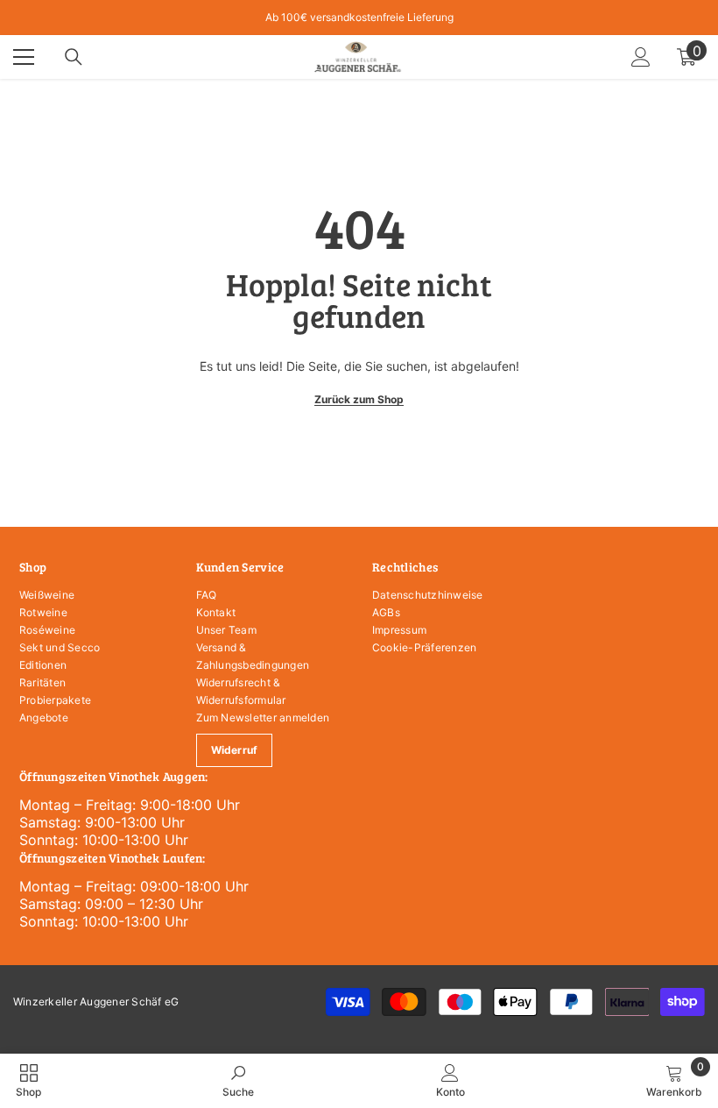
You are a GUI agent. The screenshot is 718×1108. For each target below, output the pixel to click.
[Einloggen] (641, 57)
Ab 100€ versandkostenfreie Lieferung (359, 17)
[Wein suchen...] (73, 56)
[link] (238, 1080)
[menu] (23, 56)
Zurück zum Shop (359, 399)
